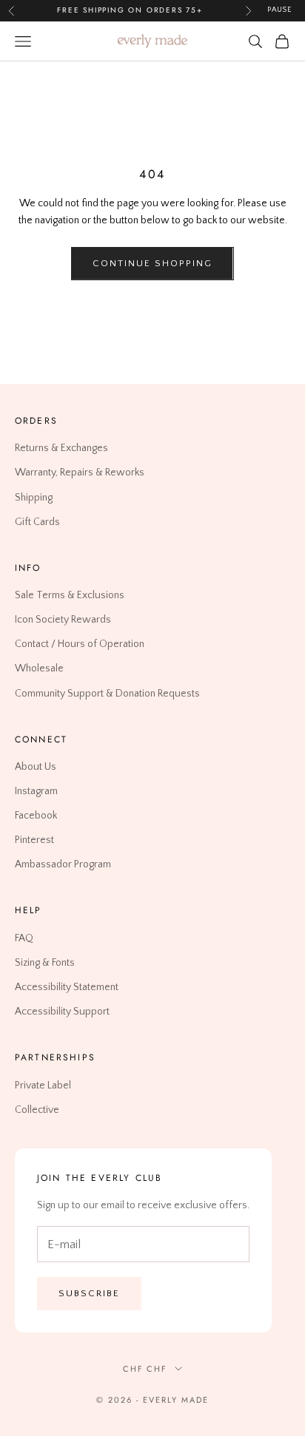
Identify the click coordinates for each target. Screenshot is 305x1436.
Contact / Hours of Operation (79, 644)
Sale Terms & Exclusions (69, 595)
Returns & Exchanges (61, 448)
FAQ (24, 938)
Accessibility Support (62, 1011)
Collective (37, 1109)
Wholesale (39, 668)
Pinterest (34, 840)
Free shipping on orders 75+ (130, 10)
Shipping (34, 497)
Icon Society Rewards (63, 620)
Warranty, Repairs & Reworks (79, 472)
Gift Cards (37, 521)
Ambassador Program (63, 864)
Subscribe (89, 1293)
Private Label (43, 1085)
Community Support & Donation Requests (107, 693)
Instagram (36, 791)
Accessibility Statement (66, 987)
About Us (35, 767)
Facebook (36, 816)
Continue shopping (152, 263)
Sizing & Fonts (45, 963)
